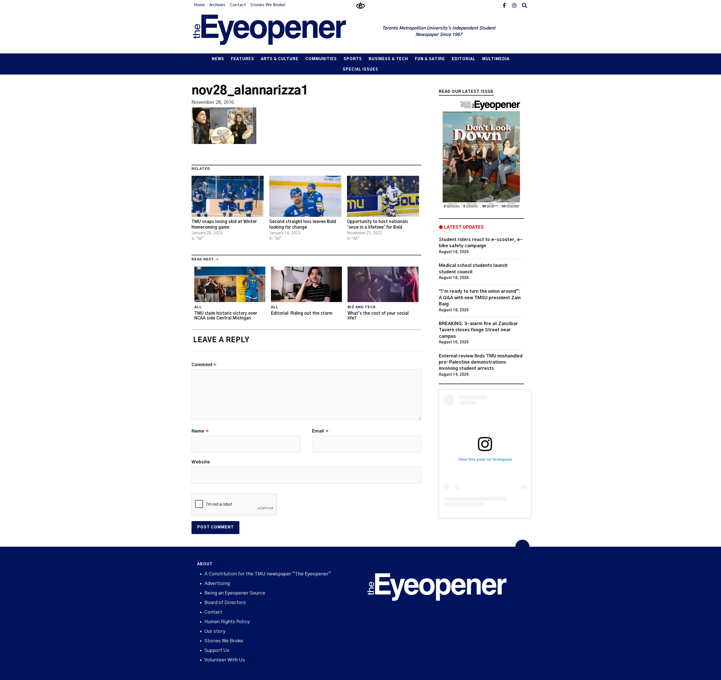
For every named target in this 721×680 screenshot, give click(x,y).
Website (201, 462)
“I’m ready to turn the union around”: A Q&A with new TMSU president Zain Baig (480, 297)
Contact (238, 5)
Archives (217, 5)
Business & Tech (388, 59)
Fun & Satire (430, 59)
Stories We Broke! (267, 5)
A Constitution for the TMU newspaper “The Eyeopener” (267, 573)
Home (199, 5)
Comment (204, 364)
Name (200, 431)
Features (242, 59)
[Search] (524, 5)
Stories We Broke (223, 640)
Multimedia (495, 59)
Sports (353, 59)
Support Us (217, 650)
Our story (214, 631)
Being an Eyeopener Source (234, 593)
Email (320, 431)
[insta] (514, 5)
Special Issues (360, 69)
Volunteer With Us (224, 660)
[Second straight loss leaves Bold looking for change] (305, 196)
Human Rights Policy (227, 621)
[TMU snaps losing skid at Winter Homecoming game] (228, 196)
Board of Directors (225, 602)
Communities (321, 59)
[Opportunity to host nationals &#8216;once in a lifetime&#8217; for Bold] (383, 196)
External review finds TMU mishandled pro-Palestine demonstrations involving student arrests (480, 362)
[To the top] (522, 547)
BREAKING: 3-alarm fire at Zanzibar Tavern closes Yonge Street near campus (478, 330)
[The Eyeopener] (281, 31)
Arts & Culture (280, 59)
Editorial (463, 59)
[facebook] (504, 5)
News (218, 59)
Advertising (217, 583)
